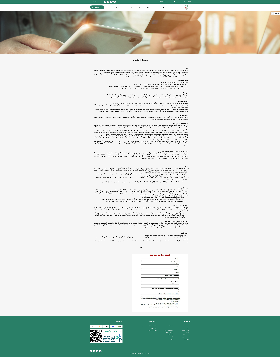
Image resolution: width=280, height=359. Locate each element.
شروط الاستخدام (185, 330)
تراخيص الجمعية (136, 7)
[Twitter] (108, 2)
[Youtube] (114, 1)
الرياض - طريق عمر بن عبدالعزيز (148, 326)
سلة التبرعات (186, 339)
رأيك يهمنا (114, 7)
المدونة (156, 7)
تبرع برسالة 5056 (129, 7)
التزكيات (142, 7)
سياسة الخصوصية (185, 337)
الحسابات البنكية (121, 7)
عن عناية (168, 7)
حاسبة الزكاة (170, 328)
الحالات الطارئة (162, 7)
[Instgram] (105, 2)
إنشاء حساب (92, 2)
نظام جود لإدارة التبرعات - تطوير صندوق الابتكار (140, 353)
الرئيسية (172, 7)
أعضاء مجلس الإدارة (149, 7)
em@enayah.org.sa (169, 2)
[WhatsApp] (111, 2)
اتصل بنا (171, 339)
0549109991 (153, 328)
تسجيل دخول (98, 2)
